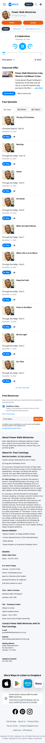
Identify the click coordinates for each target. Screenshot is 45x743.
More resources (24, 93)
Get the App (11, 721)
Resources (17, 29)
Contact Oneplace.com (28, 726)
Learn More (9, 93)
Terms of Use (12, 726)
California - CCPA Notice (22, 730)
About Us (22, 721)
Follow (11, 23)
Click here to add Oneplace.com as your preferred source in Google (24, 700)
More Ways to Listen (33, 29)
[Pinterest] (22, 711)
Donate (33, 23)
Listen (5, 29)
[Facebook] (15, 711)
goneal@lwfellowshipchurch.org (14, 632)
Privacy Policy (33, 721)
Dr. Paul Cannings (19, 15)
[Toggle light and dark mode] (41, 4)
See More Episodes (22, 388)
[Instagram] (29, 711)
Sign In (29, 4)
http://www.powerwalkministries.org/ (15, 639)
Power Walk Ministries (24, 12)
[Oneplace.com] (13, 4)
